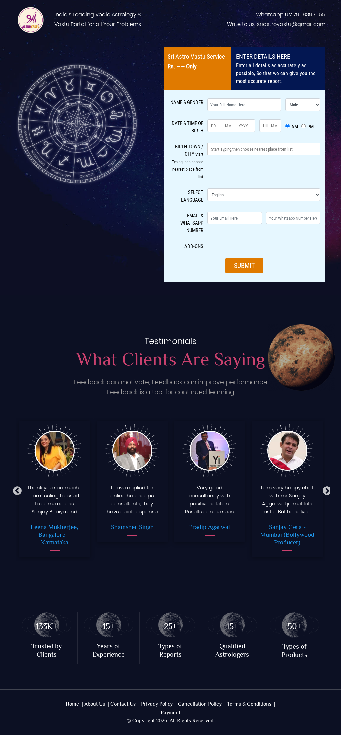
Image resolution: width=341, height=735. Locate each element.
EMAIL (191, 222)
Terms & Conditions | (251, 704)
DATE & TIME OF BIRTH (187, 127)
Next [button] (325, 489)
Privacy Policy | (159, 704)
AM (294, 126)
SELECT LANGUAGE (192, 196)
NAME (186, 102)
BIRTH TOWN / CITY (187, 161)
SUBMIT (244, 265)
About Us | (96, 704)
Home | (74, 704)
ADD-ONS (193, 246)
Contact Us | (125, 704)
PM (310, 126)
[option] (54, 489)
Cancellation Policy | (202, 704)
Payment (170, 713)
